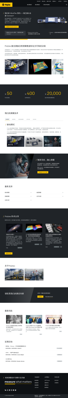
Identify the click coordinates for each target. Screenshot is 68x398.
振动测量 (7, 192)
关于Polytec (47, 380)
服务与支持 (49, 1)
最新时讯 (46, 382)
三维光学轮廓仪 (46, 4)
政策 (41, 396)
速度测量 (39, 192)
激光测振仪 (29, 4)
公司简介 (60, 1)
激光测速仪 (37, 4)
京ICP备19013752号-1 (56, 395)
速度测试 (13, 119)
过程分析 (34, 119)
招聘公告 (46, 385)
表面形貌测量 (20, 119)
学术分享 (38, 1)
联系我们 (65, 1)
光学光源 (28, 119)
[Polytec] (6, 5)
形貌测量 (7, 196)
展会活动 (43, 1)
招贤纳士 (54, 1)
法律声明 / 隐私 (38, 396)
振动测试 (7, 119)
